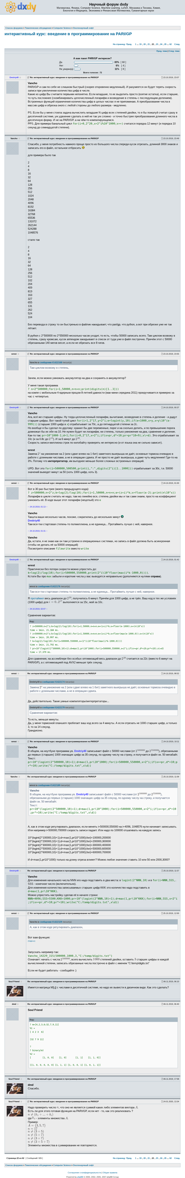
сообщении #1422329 (51, 922)
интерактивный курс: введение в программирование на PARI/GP (68, 34)
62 (170, 44)
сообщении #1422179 (53, 707)
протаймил (37, 598)
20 (144, 44)
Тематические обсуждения (38, 1165)
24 (161, 44)
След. (177, 44)
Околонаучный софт (83, 1165)
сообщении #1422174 (53, 682)
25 (165, 44)
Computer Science (62, 1165)
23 (157, 44)
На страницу (119, 44)
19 (140, 44)
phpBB (80, 1177)
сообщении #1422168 (51, 362)
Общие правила (110, 1173)
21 (149, 44)
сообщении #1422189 (49, 785)
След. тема (174, 51)
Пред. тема (161, 51)
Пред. (129, 44)
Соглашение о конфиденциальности (84, 1173)
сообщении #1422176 (49, 586)
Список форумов (14, 1165)
